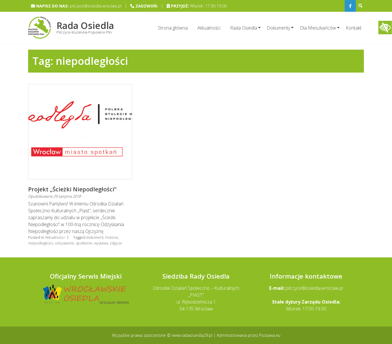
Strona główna (173, 28)
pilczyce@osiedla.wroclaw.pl (314, 288)
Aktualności (208, 28)
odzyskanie (64, 243)
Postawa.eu (269, 335)
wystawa (101, 243)
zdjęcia (116, 243)
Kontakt (354, 28)
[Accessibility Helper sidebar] (385, 27)
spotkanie (84, 243)
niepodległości (40, 243)
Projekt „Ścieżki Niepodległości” (72, 189)
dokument (95, 237)
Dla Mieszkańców (318, 28)
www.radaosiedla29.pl (193, 335)
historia (111, 237)
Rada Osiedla (243, 28)
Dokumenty (278, 28)
